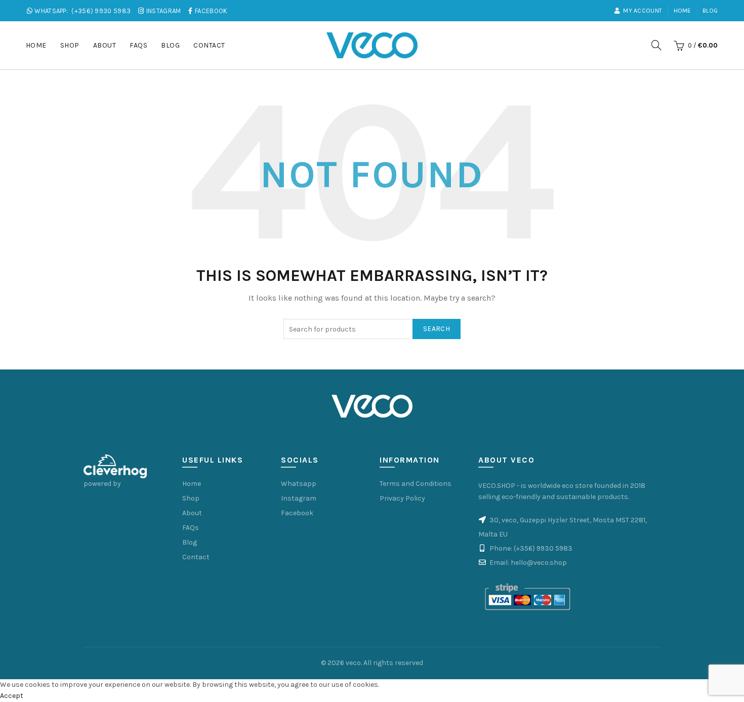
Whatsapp (298, 483)
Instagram (298, 498)
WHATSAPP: (82, 11)
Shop (69, 45)
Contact (209, 45)
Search (436, 328)
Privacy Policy (402, 498)
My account (642, 10)
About (104, 45)
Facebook (297, 513)
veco (353, 662)
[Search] (656, 45)
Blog (710, 10)
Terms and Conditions (415, 483)
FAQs (138, 45)
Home (682, 10)
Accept (11, 695)
